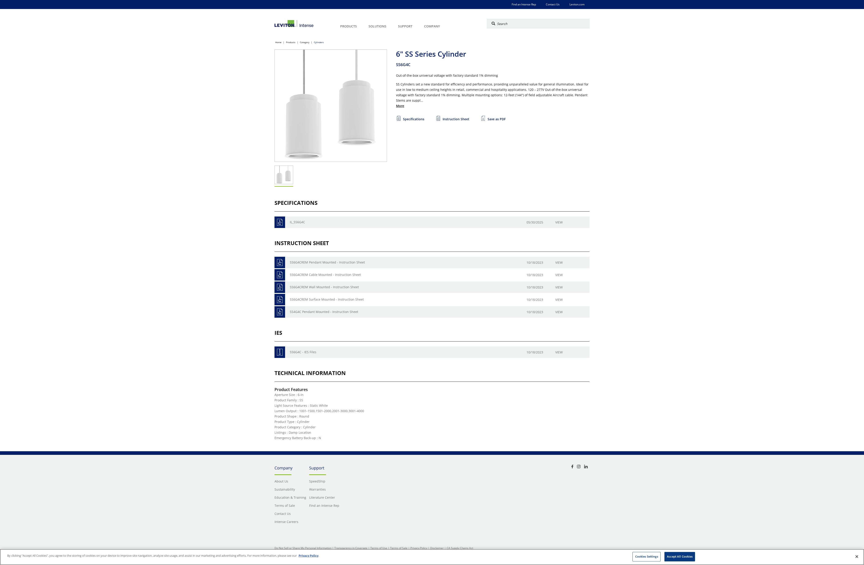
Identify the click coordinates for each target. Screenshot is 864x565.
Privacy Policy (418, 548)
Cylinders (319, 42)
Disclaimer (437, 548)
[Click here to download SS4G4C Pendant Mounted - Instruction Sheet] (279, 312)
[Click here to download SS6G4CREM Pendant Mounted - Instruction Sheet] (279, 262)
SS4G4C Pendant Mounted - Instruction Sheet (324, 312)
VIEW (559, 352)
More (400, 106)
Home (278, 42)
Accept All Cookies (680, 556)
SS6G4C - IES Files (303, 352)
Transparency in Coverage (350, 548)
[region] (432, 557)
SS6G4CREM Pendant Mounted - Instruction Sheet (327, 262)
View (559, 222)
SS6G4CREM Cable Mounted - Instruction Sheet (325, 274)
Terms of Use (378, 548)
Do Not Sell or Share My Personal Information (302, 548)
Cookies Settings (646, 556)
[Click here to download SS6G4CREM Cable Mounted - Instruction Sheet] (279, 275)
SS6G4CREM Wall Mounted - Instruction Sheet (324, 287)
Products (290, 42)
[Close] (857, 556)
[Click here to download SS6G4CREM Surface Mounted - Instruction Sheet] (279, 299)
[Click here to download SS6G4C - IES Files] (279, 352)
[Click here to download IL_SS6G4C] (279, 222)
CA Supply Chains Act (460, 548)
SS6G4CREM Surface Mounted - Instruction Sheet (327, 299)
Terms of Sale (398, 548)
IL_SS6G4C (297, 222)
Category (304, 42)
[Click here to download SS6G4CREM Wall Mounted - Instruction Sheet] (279, 287)
